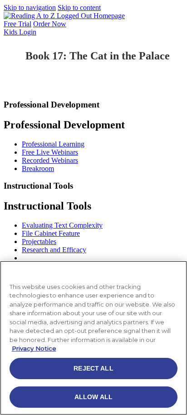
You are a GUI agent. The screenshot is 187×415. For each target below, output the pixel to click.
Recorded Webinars (50, 160)
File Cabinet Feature (51, 233)
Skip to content (79, 7)
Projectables (39, 241)
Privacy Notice (34, 348)
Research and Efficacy (54, 250)
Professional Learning (53, 144)
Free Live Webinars (50, 152)
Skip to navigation (30, 7)
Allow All (93, 396)
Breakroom (38, 168)
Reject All (93, 368)
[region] (93, 338)
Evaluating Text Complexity (62, 225)
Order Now (49, 24)
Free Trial (17, 24)
